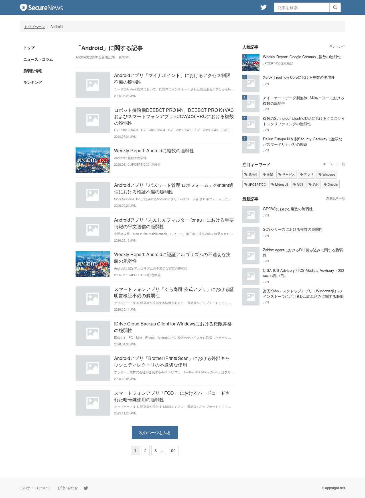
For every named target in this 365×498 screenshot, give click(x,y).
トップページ (34, 26)
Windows (328, 174)
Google (332, 184)
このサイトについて (35, 487)
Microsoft (281, 184)
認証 (299, 184)
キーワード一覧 (334, 163)
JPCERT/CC (257, 184)
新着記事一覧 (335, 198)
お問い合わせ (67, 487)
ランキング (32, 82)
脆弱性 (253, 174)
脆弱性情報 (32, 70)
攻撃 (269, 174)
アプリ (308, 174)
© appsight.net (333, 487)
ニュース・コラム (38, 59)
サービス (288, 174)
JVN (315, 184)
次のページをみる (155, 432)
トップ (29, 47)
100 (172, 450)
